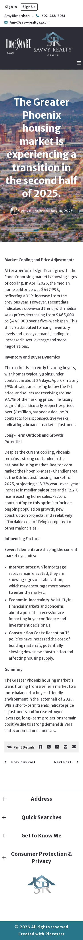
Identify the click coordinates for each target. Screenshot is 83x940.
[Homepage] (38, 43)
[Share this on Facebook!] (40, 747)
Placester (55, 934)
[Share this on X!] (49, 747)
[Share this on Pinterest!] (66, 747)
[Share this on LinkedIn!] (57, 747)
